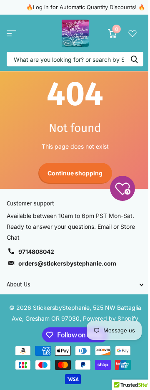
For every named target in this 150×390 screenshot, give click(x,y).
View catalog (11, 33)
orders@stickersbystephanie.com (67, 263)
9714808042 (36, 251)
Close (75, 285)
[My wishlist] (132, 33)
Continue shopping (75, 173)
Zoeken (134, 59)
